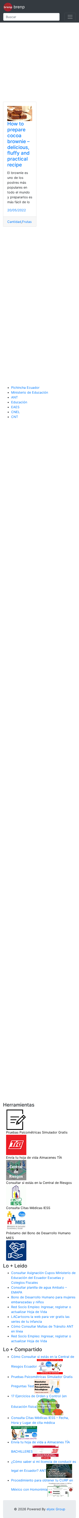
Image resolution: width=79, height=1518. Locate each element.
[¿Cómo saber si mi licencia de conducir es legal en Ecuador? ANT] (59, 1471)
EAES (15, 407)
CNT (14, 417)
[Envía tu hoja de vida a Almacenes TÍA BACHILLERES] (46, 1452)
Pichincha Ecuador (25, 387)
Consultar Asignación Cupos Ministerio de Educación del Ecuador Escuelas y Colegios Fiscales (43, 1278)
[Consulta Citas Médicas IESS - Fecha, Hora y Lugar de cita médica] (24, 1432)
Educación (19, 402)
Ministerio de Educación (29, 392)
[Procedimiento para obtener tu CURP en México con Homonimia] (60, 1490)
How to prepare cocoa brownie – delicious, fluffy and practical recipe (18, 144)
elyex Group (56, 1509)
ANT (14, 397)
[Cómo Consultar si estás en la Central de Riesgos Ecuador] (50, 1366)
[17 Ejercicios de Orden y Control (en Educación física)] (50, 1407)
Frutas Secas (32, 222)
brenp (18, 6)
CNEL (15, 412)
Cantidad (14, 222)
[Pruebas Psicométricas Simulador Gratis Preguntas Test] (47, 1386)
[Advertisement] (39, 62)
